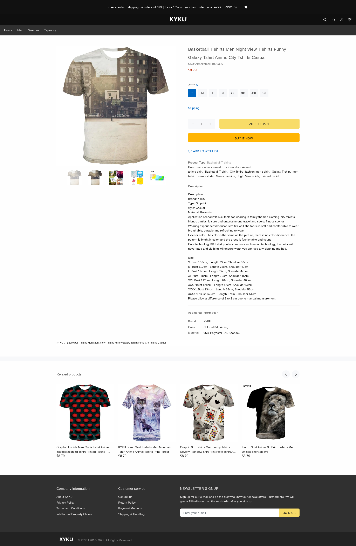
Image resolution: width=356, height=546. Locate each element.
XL (223, 93)
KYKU (59, 342)
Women (33, 30)
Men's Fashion (225, 176)
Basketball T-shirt (216, 171)
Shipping (193, 108)
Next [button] (296, 374)
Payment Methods (130, 508)
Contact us (125, 496)
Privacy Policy (65, 502)
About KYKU (64, 496)
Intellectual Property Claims (74, 514)
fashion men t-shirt (257, 171)
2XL (233, 93)
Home (8, 30)
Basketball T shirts (219, 162)
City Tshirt (236, 171)
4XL (254, 93)
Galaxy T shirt (281, 171)
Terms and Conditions (70, 508)
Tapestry (50, 30)
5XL (264, 93)
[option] (77, 177)
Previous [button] (286, 374)
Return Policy (127, 502)
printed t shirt (270, 176)
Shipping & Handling (131, 514)
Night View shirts (248, 176)
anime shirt (195, 171)
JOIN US (289, 512)
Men (20, 30)
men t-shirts (205, 176)
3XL (243, 93)
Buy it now (244, 138)
